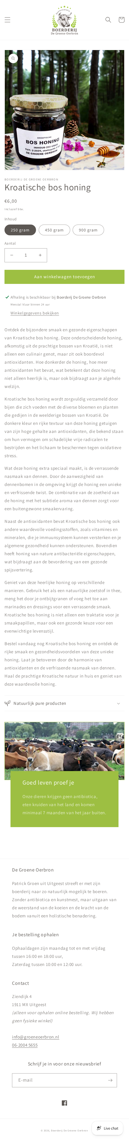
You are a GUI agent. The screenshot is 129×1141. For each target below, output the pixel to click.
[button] (7, 19)
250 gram (20, 230)
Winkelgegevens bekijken (34, 313)
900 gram (88, 230)
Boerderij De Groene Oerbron (69, 1130)
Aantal (10, 243)
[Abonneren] (110, 1080)
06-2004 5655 (25, 1045)
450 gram (54, 230)
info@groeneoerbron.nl (35, 1037)
